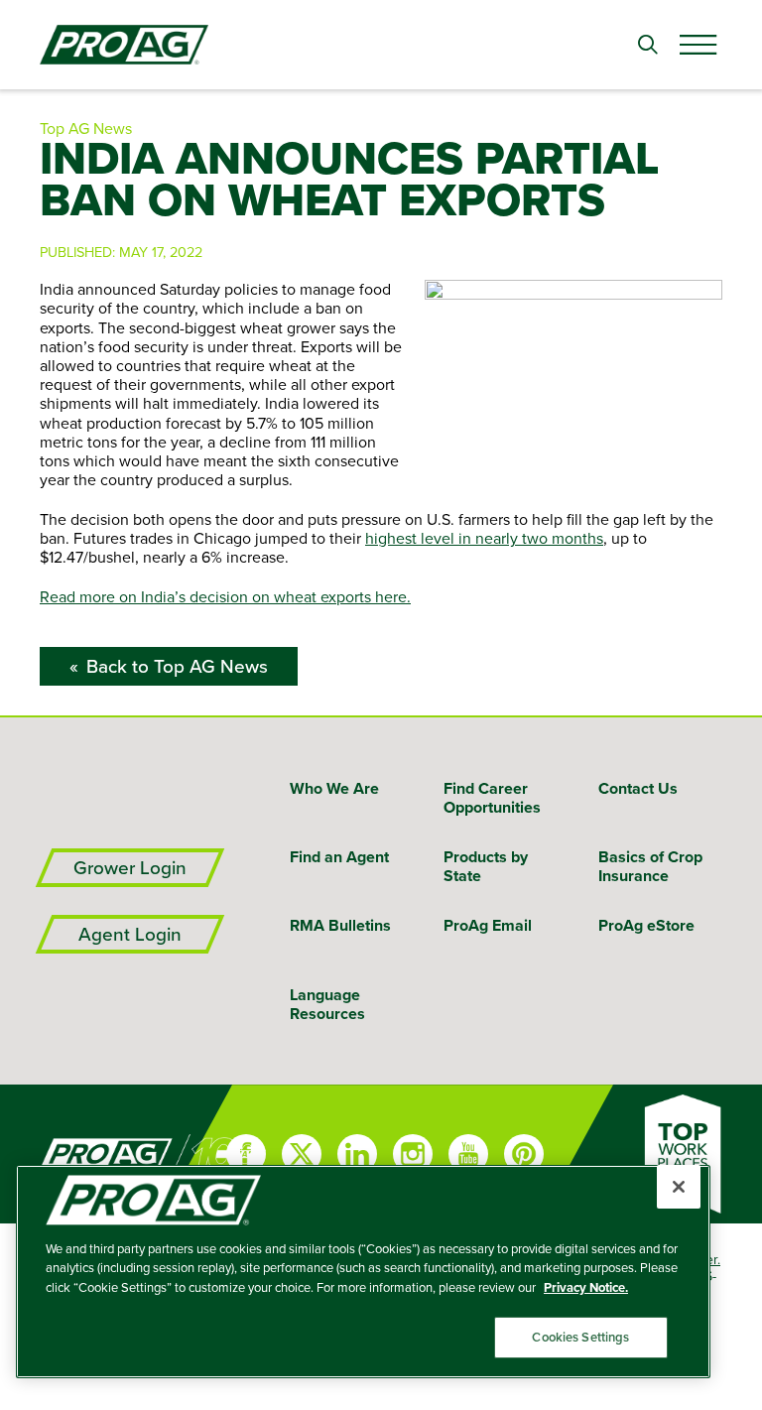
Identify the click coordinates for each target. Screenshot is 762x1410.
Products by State (486, 866)
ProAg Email (488, 925)
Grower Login (130, 867)
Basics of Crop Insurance (650, 866)
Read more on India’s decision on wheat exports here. (225, 596)
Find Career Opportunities (492, 798)
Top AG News (86, 128)
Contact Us (638, 788)
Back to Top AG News (177, 666)
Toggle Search (648, 44)
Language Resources (327, 1004)
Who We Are (334, 788)
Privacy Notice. (586, 1287)
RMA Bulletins (340, 925)
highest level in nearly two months (484, 538)
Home (78, 1154)
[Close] (678, 1187)
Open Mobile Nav (697, 44)
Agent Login (130, 934)
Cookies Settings (580, 1337)
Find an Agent (339, 856)
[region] (363, 1271)
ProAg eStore (646, 925)
